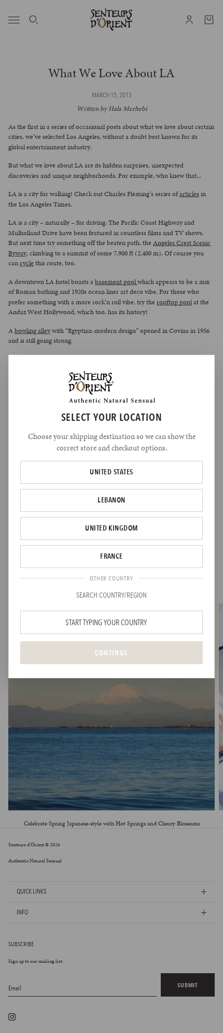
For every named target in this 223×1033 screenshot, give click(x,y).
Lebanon (111, 500)
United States (111, 472)
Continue (111, 653)
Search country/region (111, 595)
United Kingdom (111, 528)
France (111, 556)
